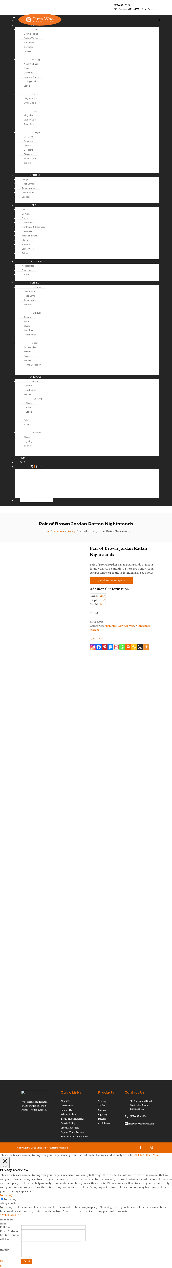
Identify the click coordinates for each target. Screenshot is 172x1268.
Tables (101, 1105)
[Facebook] (99, 647)
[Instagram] (93, 647)
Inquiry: (5, 1249)
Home (46, 531)
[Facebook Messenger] (110, 647)
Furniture (58, 531)
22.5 (102, 595)
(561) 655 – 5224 (138, 1116)
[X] (140, 647)
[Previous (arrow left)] (1, 1223)
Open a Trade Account (72, 1132)
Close (3, 1261)
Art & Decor (104, 1123)
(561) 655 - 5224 (122, 5)
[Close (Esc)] (11, 1219)
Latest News (67, 1105)
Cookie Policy (68, 1123)
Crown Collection (70, 1127)
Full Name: (6, 1227)
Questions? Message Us (111, 580)
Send (27, 1261)
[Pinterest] (105, 647)
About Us (65, 1101)
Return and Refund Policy (74, 1136)
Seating (102, 1101)
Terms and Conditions (72, 1119)
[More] (146, 647)
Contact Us (66, 1110)
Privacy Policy (68, 1114)
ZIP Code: (6, 1239)
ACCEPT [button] (139, 1155)
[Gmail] (116, 647)
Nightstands (143, 625)
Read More (153, 1155)
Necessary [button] (6, 1195)
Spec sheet (96, 638)
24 (101, 604)
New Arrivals (126, 625)
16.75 (102, 600)
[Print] (128, 647)
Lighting (102, 1114)
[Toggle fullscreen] (4, 1219)
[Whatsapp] (122, 647)
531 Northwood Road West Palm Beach (134, 9)
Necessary (10, 1199)
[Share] (8, 1219)
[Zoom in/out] (1, 1219)
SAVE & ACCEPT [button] (10, 1215)
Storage (71, 531)
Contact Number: (10, 1235)
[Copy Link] (134, 647)
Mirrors (102, 1119)
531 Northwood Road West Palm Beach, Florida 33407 (141, 1105)
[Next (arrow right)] (4, 1223)
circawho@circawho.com (141, 1123)
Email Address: (9, 1231)
